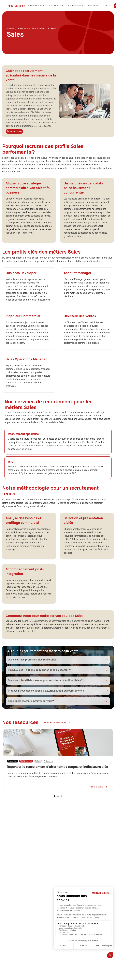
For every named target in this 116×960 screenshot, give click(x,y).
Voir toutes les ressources (54, 723)
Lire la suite (97, 787)
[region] (58, 760)
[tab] (54, 796)
